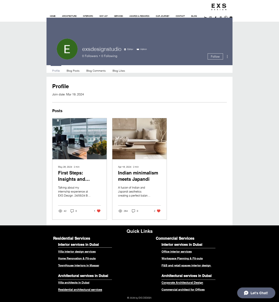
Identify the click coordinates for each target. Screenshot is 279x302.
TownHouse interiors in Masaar (78, 265)
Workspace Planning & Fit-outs (182, 258)
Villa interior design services (77, 251)
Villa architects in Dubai (73, 282)
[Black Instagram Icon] (210, 17)
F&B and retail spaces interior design (186, 265)
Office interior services (177, 251)
